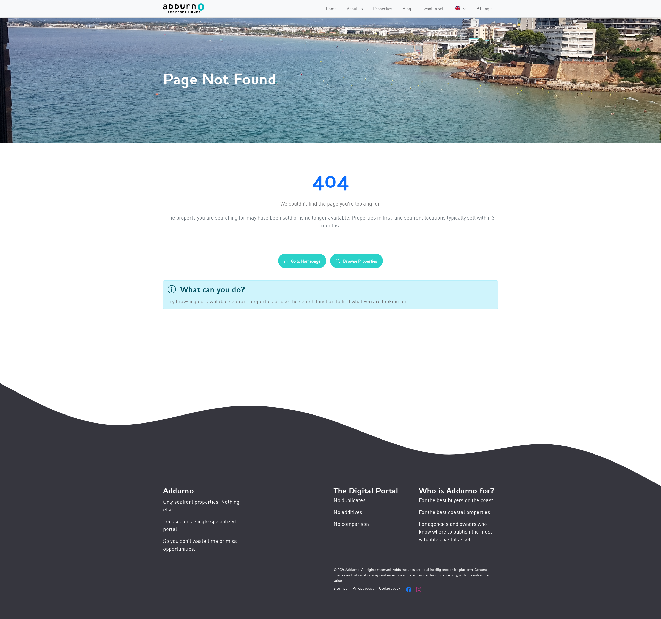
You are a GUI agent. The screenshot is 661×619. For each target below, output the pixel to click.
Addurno (178, 491)
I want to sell (433, 8)
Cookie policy (389, 587)
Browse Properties (359, 261)
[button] (460, 8)
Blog (407, 8)
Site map (341, 587)
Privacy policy (363, 587)
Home (331, 8)
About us (355, 8)
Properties (382, 8)
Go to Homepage (305, 261)
